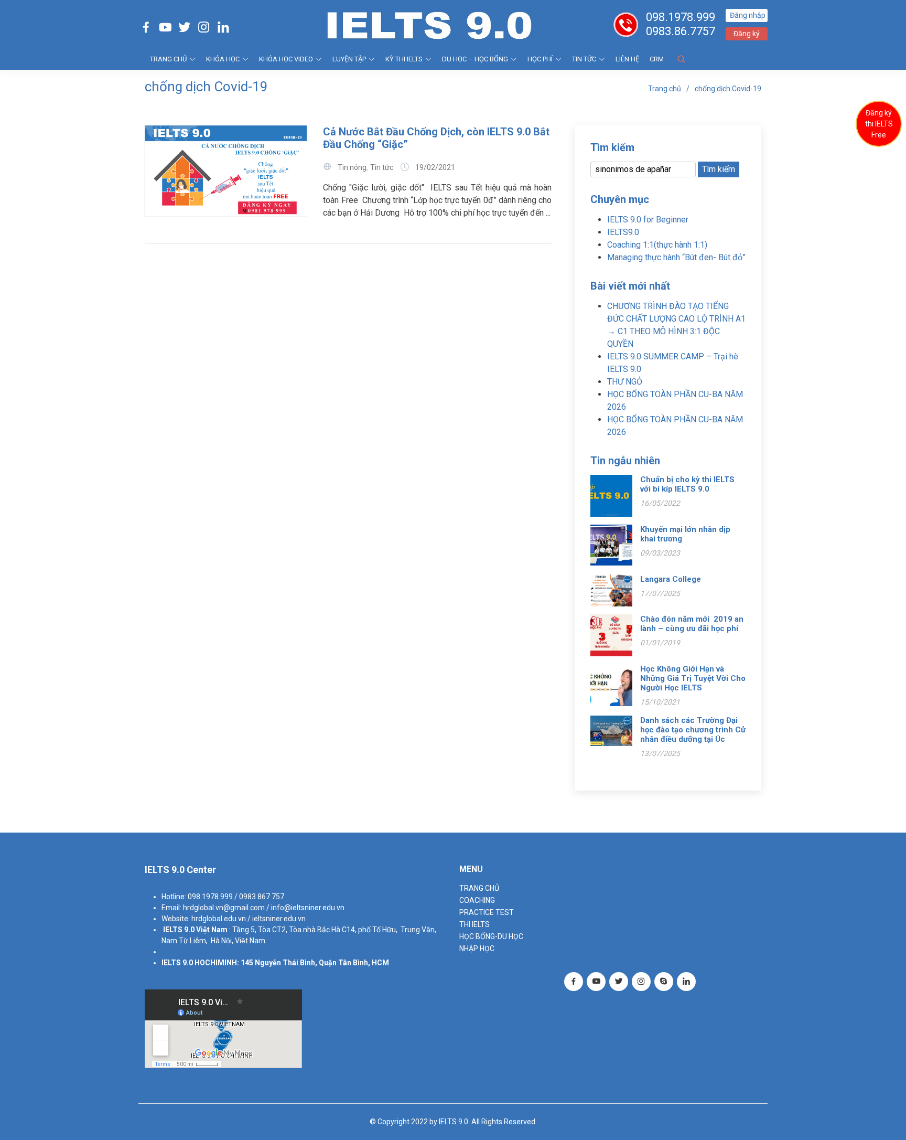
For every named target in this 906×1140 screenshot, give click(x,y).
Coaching (477, 900)
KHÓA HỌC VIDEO (286, 59)
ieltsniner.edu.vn (279, 918)
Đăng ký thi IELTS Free (879, 124)
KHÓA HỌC (223, 59)
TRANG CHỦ (168, 59)
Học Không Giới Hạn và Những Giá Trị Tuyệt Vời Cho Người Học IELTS (693, 678)
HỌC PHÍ (540, 59)
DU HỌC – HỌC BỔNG (475, 59)
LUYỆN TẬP (349, 59)
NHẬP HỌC (476, 948)
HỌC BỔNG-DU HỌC (491, 936)
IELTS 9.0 (179, 929)
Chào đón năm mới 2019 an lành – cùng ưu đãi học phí (691, 623)
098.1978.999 (680, 17)
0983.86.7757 (680, 31)
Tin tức (584, 59)
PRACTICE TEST (486, 912)
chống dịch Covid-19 (728, 88)
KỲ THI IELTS (404, 59)
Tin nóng (352, 167)
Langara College (670, 579)
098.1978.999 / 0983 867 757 (236, 896)
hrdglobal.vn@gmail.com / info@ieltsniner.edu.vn (263, 907)
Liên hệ (627, 59)
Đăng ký (747, 33)
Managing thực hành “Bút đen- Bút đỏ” (676, 257)
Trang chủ (664, 88)
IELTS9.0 (623, 232)
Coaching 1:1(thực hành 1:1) (657, 245)
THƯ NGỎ (624, 382)
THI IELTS (474, 924)
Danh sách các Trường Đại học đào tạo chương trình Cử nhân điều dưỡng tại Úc (693, 730)
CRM (657, 59)
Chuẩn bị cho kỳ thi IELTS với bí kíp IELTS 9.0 (687, 484)
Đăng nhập (747, 15)
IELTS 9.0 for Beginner (647, 220)
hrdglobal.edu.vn (218, 918)
